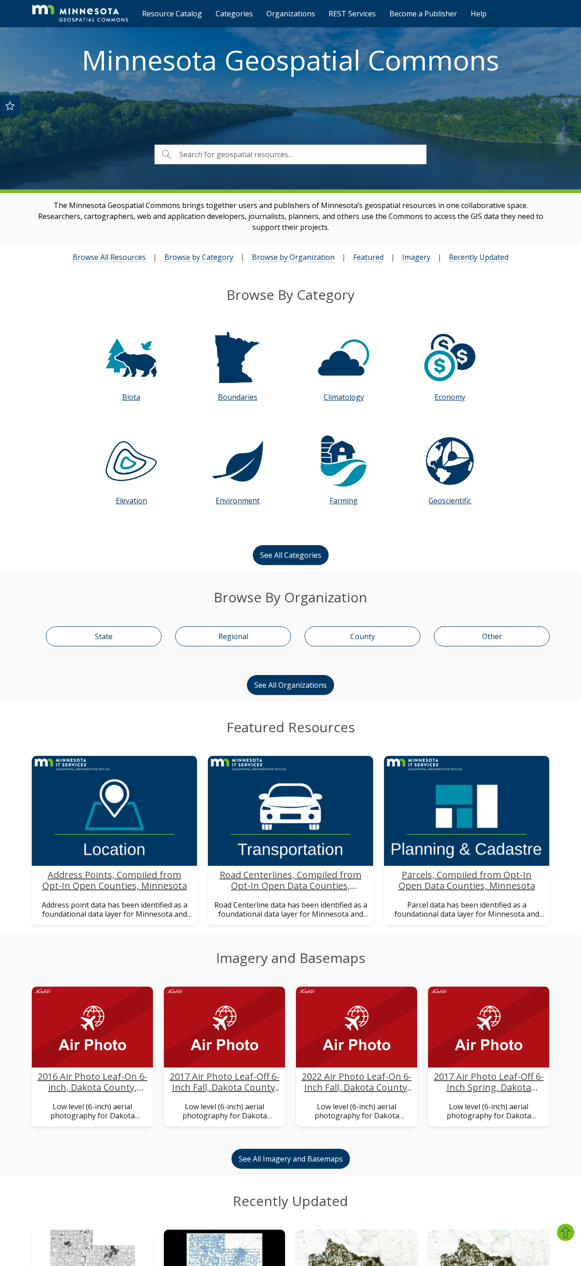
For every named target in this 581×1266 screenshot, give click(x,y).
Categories (234, 14)
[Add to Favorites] (10, 105)
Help (479, 14)
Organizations (290, 14)
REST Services (352, 14)
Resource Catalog (172, 14)
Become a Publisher (423, 14)
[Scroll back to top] (565, 1232)
